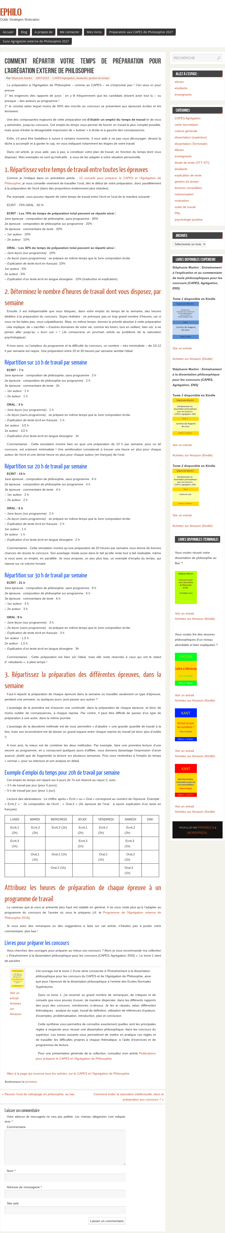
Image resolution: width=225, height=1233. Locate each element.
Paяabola (206, 827)
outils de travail (185, 207)
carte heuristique (186, 124)
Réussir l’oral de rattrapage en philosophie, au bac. (39, 1094)
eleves (179, 81)
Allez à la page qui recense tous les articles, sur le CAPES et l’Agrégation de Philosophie (68, 1073)
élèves (179, 150)
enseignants (183, 94)
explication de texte (188, 175)
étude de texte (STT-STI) (192, 162)
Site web (13, 1203)
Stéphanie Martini (21, 78)
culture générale (186, 131)
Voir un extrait (182, 348)
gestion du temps (99, 78)
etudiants (181, 88)
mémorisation (184, 194)
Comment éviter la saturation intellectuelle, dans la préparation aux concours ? (129, 1096)
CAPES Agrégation (64, 78)
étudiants (81, 78)
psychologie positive (189, 219)
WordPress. (197, 832)
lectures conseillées (188, 188)
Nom (11, 1171)
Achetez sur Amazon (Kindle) (192, 359)
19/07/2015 (42, 78)
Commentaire (16, 1127)
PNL (178, 213)
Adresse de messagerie (24, 1187)
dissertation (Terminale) (191, 143)
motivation (182, 200)
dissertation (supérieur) (191, 137)
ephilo (11, 12)
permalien (31, 1081)
